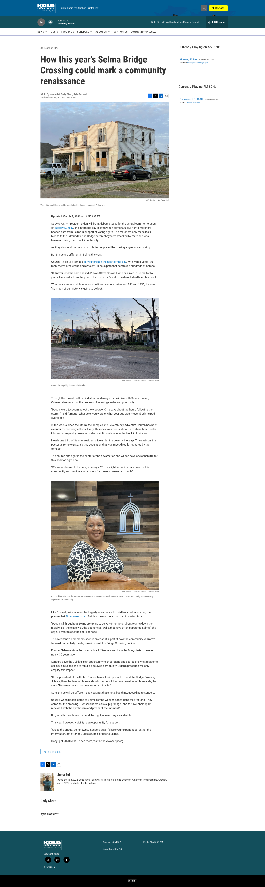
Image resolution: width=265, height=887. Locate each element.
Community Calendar (144, 32)
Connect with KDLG (112, 842)
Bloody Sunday (64, 227)
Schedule (83, 32)
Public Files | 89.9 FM (153, 842)
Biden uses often (76, 616)
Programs (67, 32)
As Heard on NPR (49, 47)
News (40, 32)
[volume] (50, 22)
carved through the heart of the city (105, 261)
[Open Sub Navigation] (46, 32)
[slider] (55, 22)
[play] (41, 22)
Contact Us (120, 32)
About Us (101, 32)
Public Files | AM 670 (113, 849)
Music (54, 32)
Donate (220, 8)
